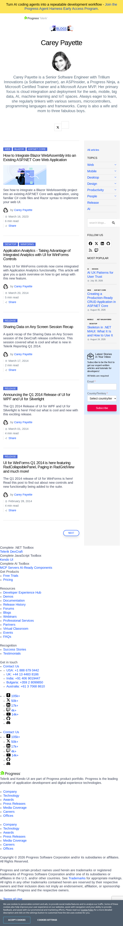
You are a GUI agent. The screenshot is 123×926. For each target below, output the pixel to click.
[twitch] (96, 250)
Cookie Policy (87, 909)
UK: (22, 674)
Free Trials (10, 575)
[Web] (102, 165)
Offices (8, 815)
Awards (8, 799)
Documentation (14, 600)
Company (10, 791)
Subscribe (102, 408)
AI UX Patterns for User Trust (100, 274)
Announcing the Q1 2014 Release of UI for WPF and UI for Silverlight (36, 396)
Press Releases (14, 803)
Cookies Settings (47, 919)
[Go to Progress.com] (10, 774)
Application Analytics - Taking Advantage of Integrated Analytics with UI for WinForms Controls (36, 254)
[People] (102, 196)
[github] (108, 243)
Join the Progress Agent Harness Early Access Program (71, 6)
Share (12, 225)
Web (7, 149)
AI (88, 209)
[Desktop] (102, 178)
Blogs (7, 612)
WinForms (27, 244)
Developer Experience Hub (22, 592)
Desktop (10, 244)
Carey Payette (23, 210)
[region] (61, 913)
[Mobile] (102, 171)
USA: (22, 670)
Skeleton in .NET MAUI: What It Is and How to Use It (100, 331)
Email (90, 381)
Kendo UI (6, 559)
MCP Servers (9, 567)
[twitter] (96, 243)
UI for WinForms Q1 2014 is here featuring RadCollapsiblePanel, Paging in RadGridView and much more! (38, 467)
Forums (8, 608)
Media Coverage (15, 807)
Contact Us (11, 666)
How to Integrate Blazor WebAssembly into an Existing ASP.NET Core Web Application (39, 157)
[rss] (90, 250)
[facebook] (90, 243)
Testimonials (12, 653)
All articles (93, 149)
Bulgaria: (24, 682)
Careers (9, 811)
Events (8, 632)
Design (92, 183)
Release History (14, 604)
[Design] (102, 184)
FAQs (7, 636)
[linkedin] (102, 243)
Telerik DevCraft (11, 551)
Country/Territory (96, 393)
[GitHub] (8, 719)
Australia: (25, 686)
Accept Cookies (17, 919)
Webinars (10, 616)
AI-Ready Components (36, 567)
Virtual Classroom (15, 628)
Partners (9, 624)
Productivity (95, 190)
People (92, 196)
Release (10, 320)
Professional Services (18, 620)
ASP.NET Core (37, 149)
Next (71, 533)
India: (23, 678)
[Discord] (8, 723)
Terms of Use (12, 899)
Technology (11, 795)
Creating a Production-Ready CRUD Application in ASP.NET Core (101, 300)
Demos (8, 596)
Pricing (8, 579)
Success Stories (14, 649)
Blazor (19, 149)
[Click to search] (113, 223)
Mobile (92, 171)
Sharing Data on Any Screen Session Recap (38, 327)
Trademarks (77, 878)
